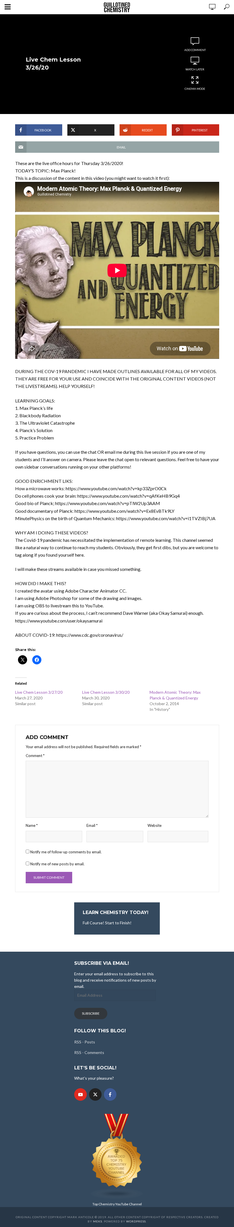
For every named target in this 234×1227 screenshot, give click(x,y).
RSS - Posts (84, 1041)
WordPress (136, 1221)
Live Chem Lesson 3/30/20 (106, 692)
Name (32, 825)
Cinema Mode (195, 88)
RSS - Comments (89, 1052)
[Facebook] (110, 1094)
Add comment (195, 50)
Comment (35, 755)
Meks (97, 1221)
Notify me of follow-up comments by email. (66, 852)
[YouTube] (80, 1094)
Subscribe (91, 1013)
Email (92, 825)
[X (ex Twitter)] (95, 1094)
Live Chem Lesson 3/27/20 (38, 692)
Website (155, 825)
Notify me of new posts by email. (57, 864)
